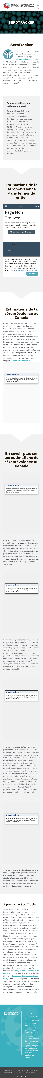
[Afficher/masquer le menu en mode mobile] (38, 5)
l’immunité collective (21, 361)
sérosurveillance (23, 59)
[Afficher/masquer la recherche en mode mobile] (38, 8)
